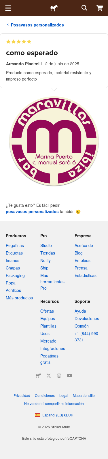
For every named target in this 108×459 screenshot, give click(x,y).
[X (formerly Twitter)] (48, 375)
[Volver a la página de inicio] (54, 8)
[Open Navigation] (8, 8)
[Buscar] (84, 8)
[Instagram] (59, 375)
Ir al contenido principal (4, 4)
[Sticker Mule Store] (38, 375)
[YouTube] (69, 375)
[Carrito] (100, 8)
